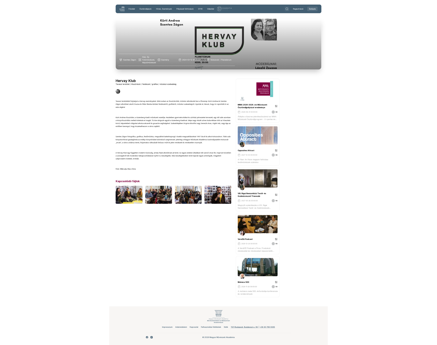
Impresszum (167, 327)
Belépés (312, 9)
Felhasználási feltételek (211, 327)
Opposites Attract (246, 150)
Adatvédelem (181, 327)
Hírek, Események (164, 9)
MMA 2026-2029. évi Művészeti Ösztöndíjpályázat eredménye (252, 106)
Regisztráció (298, 9)
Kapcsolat (194, 327)
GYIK (200, 9)
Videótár (210, 9)
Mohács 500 (243, 282)
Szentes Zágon (129, 60)
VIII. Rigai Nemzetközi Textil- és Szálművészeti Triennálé (252, 194)
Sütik (226, 327)
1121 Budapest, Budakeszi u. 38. (244, 327)
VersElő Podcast (245, 239)
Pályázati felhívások (185, 9)
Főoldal (131, 9)
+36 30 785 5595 (267, 327)
